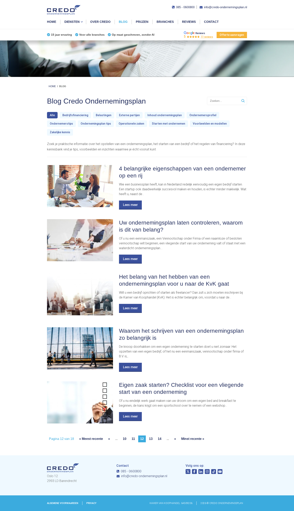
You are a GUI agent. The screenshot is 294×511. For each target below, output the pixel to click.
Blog (123, 21)
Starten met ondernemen (168, 123)
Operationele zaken (131, 123)
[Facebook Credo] (194, 472)
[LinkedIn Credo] (200, 472)
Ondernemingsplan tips (96, 123)
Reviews (189, 21)
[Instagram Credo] (207, 472)
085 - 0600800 (185, 7)
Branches (165, 21)
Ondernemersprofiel (202, 115)
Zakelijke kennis (60, 132)
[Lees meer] (80, 206)
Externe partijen (129, 115)
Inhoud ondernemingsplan (164, 115)
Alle (52, 115)
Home (51, 21)
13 (151, 438)
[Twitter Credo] (188, 472)
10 (124, 438)
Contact (211, 21)
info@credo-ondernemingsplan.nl (225, 7)
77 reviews (207, 36)
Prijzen (142, 21)
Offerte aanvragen (232, 34)
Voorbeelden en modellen (210, 123)
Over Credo (100, 21)
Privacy (91, 503)
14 (159, 438)
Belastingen (103, 115)
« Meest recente (91, 438)
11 (133, 438)
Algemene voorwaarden (62, 503)
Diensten (72, 21)
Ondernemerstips (61, 123)
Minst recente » (192, 438)
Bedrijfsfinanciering (75, 115)
